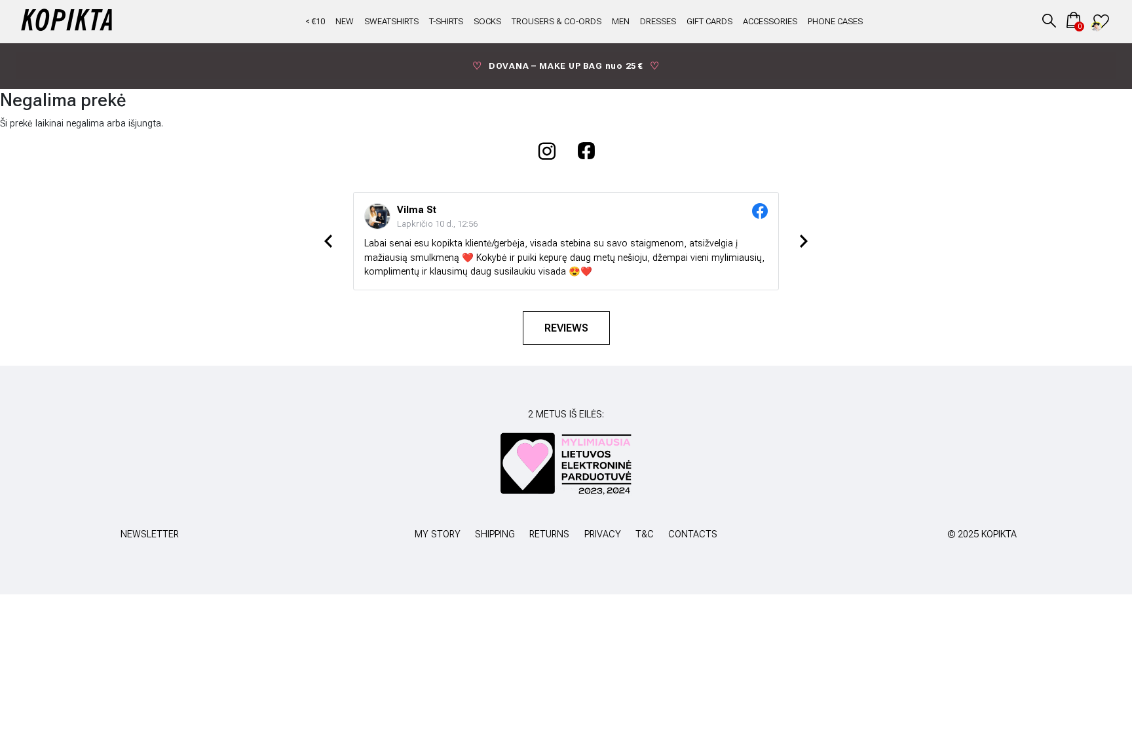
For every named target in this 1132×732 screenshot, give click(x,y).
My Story (438, 534)
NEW (344, 21)
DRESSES (658, 21)
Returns (549, 534)
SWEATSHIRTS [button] (391, 21)
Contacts (692, 534)
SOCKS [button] (487, 21)
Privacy (602, 534)
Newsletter (150, 534)
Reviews (566, 328)
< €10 (315, 21)
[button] (1049, 20)
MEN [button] (621, 21)
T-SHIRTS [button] (446, 21)
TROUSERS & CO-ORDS (556, 21)
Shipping (495, 534)
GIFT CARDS (709, 21)
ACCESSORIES (770, 21)
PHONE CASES (835, 21)
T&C (644, 534)
